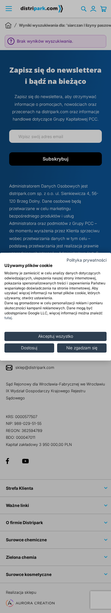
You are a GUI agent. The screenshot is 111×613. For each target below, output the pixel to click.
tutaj (8, 318)
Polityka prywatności (87, 259)
